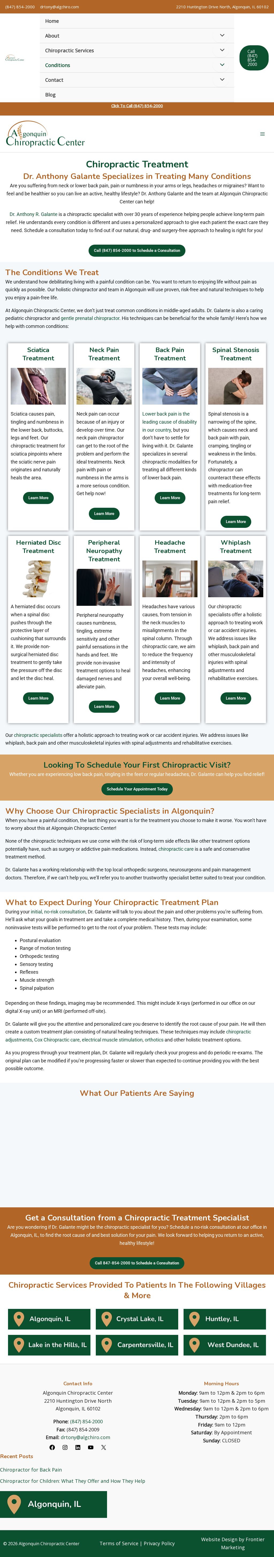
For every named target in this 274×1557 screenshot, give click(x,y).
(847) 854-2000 (20, 6)
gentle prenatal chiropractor (90, 318)
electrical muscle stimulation (112, 1040)
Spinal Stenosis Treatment (235, 354)
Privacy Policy (159, 1543)
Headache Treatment (170, 546)
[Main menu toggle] (262, 134)
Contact (54, 80)
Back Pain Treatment (170, 354)
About (52, 35)
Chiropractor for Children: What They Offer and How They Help (72, 1481)
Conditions (57, 65)
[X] (103, 1449)
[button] (254, 57)
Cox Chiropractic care (57, 1040)
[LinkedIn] (78, 1449)
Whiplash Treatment (236, 546)
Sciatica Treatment (38, 354)
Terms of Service (119, 1543)
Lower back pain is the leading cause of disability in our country (169, 421)
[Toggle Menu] (221, 35)
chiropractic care (176, 849)
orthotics (154, 1040)
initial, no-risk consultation (58, 911)
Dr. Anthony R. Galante (34, 214)
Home (52, 21)
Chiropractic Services (69, 50)
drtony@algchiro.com (59, 6)
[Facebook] (52, 1449)
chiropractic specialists (38, 735)
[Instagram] (65, 1449)
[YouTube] (90, 1449)
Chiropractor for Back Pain (31, 1469)
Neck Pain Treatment (104, 354)
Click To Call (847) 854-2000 (137, 105)
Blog (50, 94)
